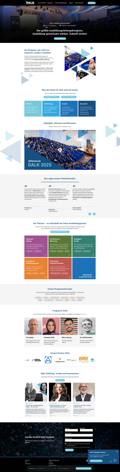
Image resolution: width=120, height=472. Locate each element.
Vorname (67, 428)
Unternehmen (68, 433)
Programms (83, 314)
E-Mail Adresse (68, 438)
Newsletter (51, 463)
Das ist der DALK (42, 2)
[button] (89, 214)
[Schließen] (92, 466)
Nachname (82, 428)
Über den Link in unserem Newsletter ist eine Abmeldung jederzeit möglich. (77, 447)
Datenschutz (28, 463)
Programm (49, 2)
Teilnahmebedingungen (54, 460)
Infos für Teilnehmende (60, 2)
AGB (26, 462)
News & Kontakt (79, 2)
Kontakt (50, 462)
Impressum (27, 460)
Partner (71, 2)
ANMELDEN (69, 450)
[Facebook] (87, 460)
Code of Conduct (52, 465)
